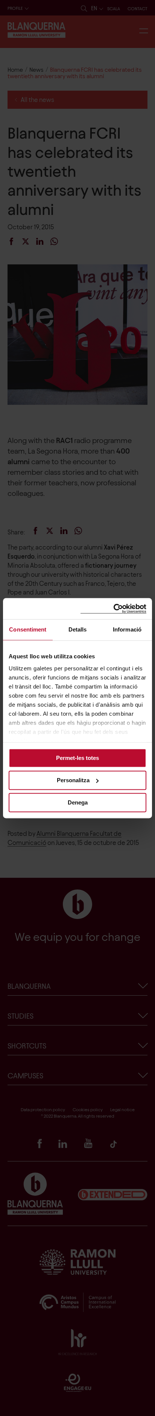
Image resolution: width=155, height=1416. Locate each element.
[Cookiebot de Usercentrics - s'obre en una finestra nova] (113, 609)
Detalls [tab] (77, 629)
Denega (78, 802)
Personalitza (73, 780)
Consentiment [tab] (27, 629)
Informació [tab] (127, 629)
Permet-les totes (77, 758)
